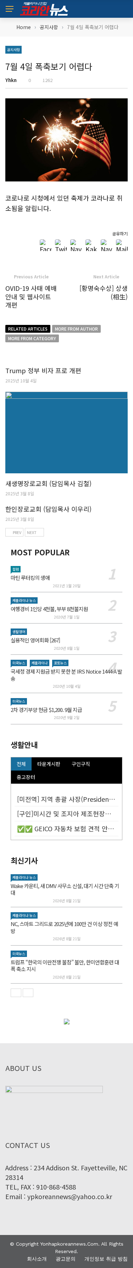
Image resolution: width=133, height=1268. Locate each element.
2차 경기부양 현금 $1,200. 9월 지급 (46, 709)
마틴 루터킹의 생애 (30, 577)
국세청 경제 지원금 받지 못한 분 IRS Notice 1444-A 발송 (66, 675)
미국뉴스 (18, 662)
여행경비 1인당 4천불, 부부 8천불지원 (49, 609)
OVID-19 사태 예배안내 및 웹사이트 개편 (31, 296)
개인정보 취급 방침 (106, 1259)
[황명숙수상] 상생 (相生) (103, 292)
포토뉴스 (60, 662)
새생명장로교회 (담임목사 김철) (48, 483)
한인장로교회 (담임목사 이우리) (48, 508)
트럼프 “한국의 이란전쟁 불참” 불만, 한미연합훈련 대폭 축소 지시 (65, 965)
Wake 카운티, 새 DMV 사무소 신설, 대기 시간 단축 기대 (65, 889)
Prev (17, 532)
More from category (32, 338)
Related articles (28, 329)
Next (32, 532)
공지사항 (13, 49)
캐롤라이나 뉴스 (24, 600)
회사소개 (37, 1259)
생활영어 (18, 631)
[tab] (21, 764)
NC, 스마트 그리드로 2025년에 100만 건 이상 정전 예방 (64, 927)
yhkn (11, 80)
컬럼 (15, 569)
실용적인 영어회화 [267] (35, 640)
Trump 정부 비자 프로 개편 (43, 370)
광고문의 (66, 1259)
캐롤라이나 (40, 662)
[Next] (28, 993)
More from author (76, 329)
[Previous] (16, 993)
